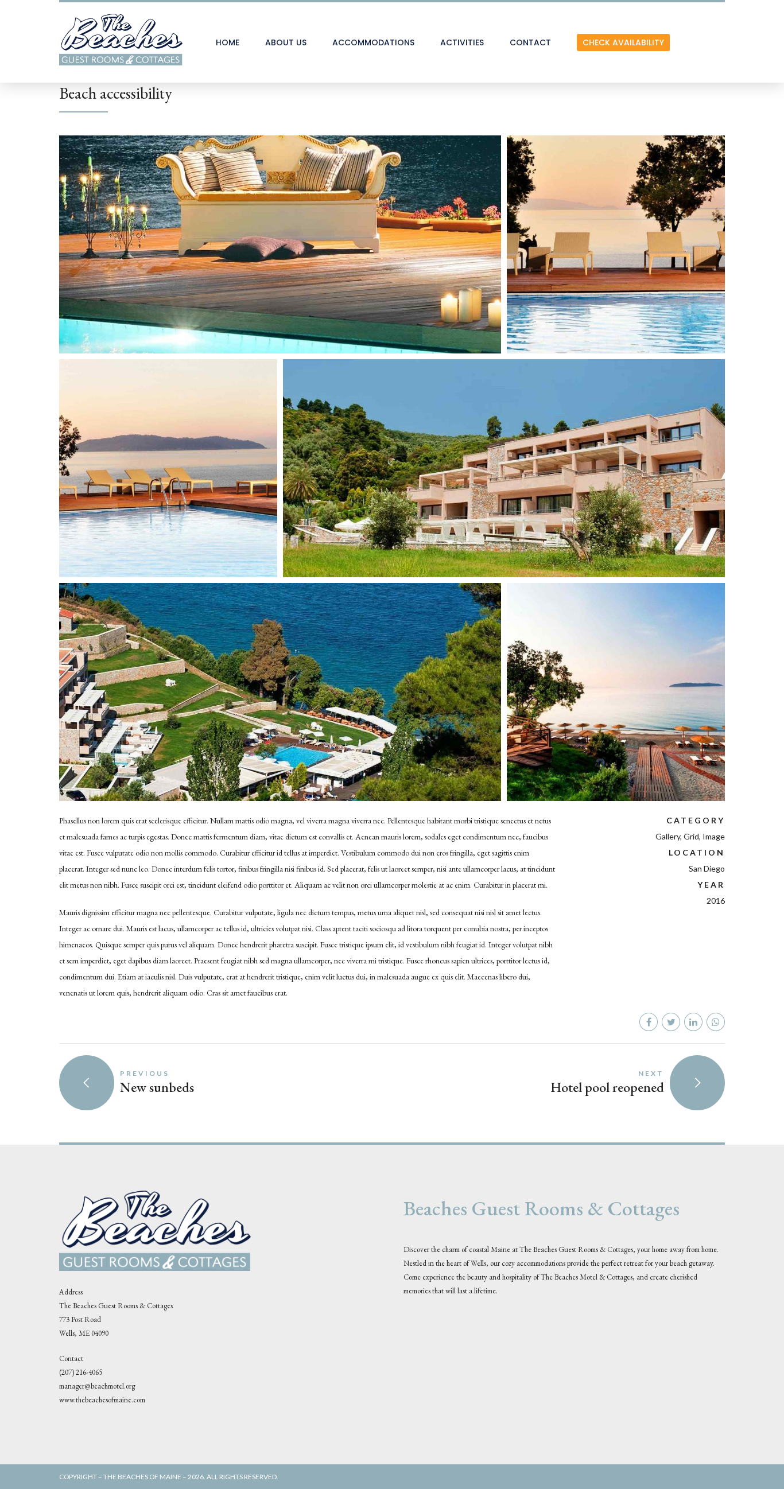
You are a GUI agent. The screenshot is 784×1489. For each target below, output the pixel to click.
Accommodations (373, 42)
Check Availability (623, 42)
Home (227, 42)
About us (285, 42)
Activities (462, 42)
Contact (530, 42)
